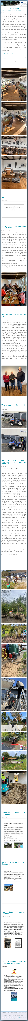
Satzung (18, 1017)
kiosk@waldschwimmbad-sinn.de (12, 53)
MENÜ (2, 3)
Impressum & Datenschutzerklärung (8, 1017)
